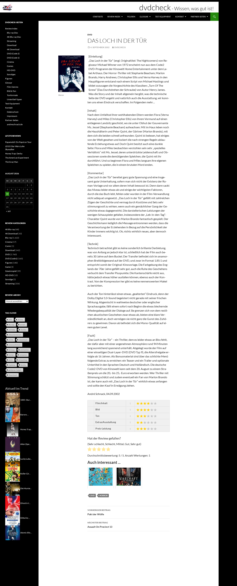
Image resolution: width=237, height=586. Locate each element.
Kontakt (179, 16)
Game (8, 267)
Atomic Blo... (26, 532)
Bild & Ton (11, 91)
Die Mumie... (26, 488)
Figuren (131, 16)
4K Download (13, 49)
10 (7, 193)
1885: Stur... (25, 399)
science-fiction (14, 345)
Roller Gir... (25, 473)
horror (103, 495)
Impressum (12, 116)
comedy (12, 329)
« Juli (8, 211)
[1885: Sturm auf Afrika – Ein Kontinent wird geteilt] (12, 399)
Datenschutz (13, 112)
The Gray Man (11, 162)
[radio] (89, 449)
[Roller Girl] (12, 473)
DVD (89, 34)
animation (24, 350)
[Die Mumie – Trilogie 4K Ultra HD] (12, 488)
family (23, 365)
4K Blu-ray (10, 229)
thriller (23, 329)
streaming (22, 360)
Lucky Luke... (26, 458)
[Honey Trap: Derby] (12, 429)
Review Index (113, 16)
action (22, 324)
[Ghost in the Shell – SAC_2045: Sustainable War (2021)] (12, 503)
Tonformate (12, 95)
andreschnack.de (15, 124)
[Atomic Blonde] (12, 532)
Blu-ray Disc (12, 32)
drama (20, 319)
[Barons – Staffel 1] (12, 414)
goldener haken (15, 370)
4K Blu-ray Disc (14, 37)
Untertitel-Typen (14, 99)
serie (11, 360)
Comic (8, 246)
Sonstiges (11, 74)
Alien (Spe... (25, 444)
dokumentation (15, 334)
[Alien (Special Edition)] (12, 444)
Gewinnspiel (10, 271)
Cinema (10, 62)
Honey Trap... (26, 429)
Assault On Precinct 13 (99, 524)
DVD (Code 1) (13, 57)
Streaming (11, 41)
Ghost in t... (25, 503)
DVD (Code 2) (13, 53)
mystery (12, 365)
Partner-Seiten (198, 16)
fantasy (12, 350)
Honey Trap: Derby (13, 153)
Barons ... (24, 414)
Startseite (98, 16)
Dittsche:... (25, 517)
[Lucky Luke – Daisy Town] (12, 458)
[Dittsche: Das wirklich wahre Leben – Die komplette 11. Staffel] (12, 517)
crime (11, 339)
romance (23, 355)
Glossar (144, 16)
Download (11, 45)
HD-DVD (11, 70)
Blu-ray (8, 237)
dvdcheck (120, 47)
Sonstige (9, 279)
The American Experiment (17, 157)
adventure (23, 339)
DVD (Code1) (11, 258)
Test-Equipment (163, 16)
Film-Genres (12, 87)
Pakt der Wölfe (99, 512)
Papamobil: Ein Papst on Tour (18, 142)
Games (10, 66)
